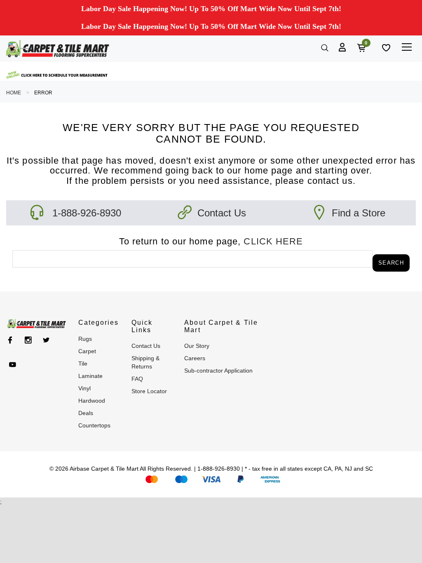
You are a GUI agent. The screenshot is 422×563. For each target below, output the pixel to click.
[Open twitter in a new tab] (46, 340)
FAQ (137, 378)
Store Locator (149, 391)
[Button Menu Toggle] (406, 46)
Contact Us (221, 212)
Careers (194, 358)
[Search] (323, 47)
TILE (82, 363)
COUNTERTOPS (94, 425)
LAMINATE (90, 376)
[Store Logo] (57, 48)
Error (43, 92)
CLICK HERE (273, 241)
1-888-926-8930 (86, 212)
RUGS (85, 338)
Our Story (196, 345)
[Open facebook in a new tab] (10, 340)
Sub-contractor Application (218, 370)
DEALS (85, 413)
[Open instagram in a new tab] (28, 340)
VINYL (84, 388)
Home (13, 92)
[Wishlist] (385, 47)
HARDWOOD (91, 400)
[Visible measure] (57, 75)
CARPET (87, 351)
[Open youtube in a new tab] (12, 365)
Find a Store (358, 212)
